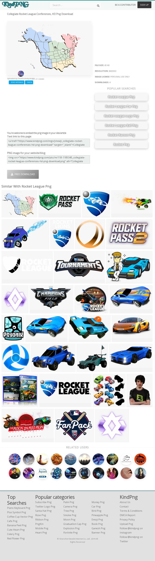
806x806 (132, 405)
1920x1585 (61, 440)
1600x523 (45, 405)
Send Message (16, 82)
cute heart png (16, 529)
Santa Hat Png (43, 510)
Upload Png (126, 524)
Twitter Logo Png (45, 506)
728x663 (7, 405)
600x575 (87, 215)
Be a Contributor (125, 4)
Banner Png (98, 532)
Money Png (98, 502)
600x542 (82, 370)
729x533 (111, 247)
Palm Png (68, 502)
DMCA (29, 82)
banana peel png (16, 525)
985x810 (80, 311)
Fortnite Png (70, 532)
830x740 (31, 340)
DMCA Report (127, 515)
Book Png (97, 524)
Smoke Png (69, 515)
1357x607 (115, 370)
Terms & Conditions (131, 510)
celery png (13, 534)
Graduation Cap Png (74, 524)
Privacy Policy (127, 519)
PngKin (39, 524)
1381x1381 (81, 247)
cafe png (12, 521)
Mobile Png (41, 528)
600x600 (98, 405)
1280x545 (44, 215)
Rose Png (40, 515)
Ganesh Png (98, 528)
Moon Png (69, 519)
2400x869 (8, 281)
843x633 (7, 215)
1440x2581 (75, 340)
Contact (124, 506)
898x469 (115, 311)
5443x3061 (56, 247)
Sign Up (144, 4)
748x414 (7, 440)
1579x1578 (8, 370)
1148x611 (8, 247)
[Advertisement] (49, 107)
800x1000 (8, 340)
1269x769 (37, 370)
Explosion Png (71, 528)
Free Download (24, 174)
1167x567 (60, 281)
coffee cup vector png (20, 516)
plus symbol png (16, 512)
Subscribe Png (43, 502)
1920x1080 (36, 311)
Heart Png (41, 532)
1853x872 (118, 340)
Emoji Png (97, 519)
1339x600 (117, 215)
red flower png (16, 538)
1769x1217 (112, 281)
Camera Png (70, 506)
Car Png (96, 506)
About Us (125, 502)
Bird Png (96, 510)
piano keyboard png (18, 508)
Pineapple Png (100, 515)
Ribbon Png (42, 519)
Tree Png (68, 510)
